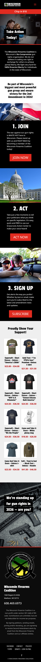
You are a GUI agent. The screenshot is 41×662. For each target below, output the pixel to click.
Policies (29, 646)
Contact (20, 646)
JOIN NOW (20, 157)
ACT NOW (20, 237)
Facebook (10, 646)
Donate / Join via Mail (23, 649)
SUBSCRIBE (20, 314)
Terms (9, 649)
